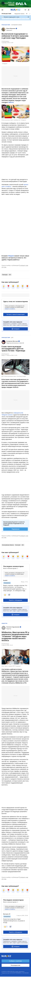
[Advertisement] (15, 76)
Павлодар (4, 274)
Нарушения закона (19, 13)
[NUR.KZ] (15, 10)
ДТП (12, 337)
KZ (25, 9)
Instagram (16, 328)
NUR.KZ (11, 102)
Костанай (17, 545)
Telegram (11, 256)
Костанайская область (8, 545)
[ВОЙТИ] (28, 9)
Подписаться (15, 529)
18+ (10, 274)
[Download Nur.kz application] (15, 3)
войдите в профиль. (10, 308)
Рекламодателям (15, 965)
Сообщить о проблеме (15, 961)
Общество (4, 623)
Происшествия (6, 13)
